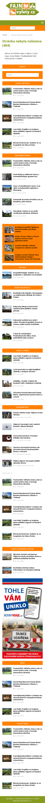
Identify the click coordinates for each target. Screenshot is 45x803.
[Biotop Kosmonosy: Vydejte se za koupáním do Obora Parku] (7, 145)
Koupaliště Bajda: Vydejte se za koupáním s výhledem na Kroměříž (27, 274)
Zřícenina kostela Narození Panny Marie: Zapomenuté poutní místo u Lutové (27, 394)
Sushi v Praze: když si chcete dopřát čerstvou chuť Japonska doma (27, 238)
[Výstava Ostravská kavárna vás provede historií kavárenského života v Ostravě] (7, 449)
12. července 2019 (20, 204)
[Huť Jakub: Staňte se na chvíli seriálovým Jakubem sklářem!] (7, 213)
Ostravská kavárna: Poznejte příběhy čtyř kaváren (25, 437)
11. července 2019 (20, 193)
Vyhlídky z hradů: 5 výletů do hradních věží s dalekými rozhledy (27, 382)
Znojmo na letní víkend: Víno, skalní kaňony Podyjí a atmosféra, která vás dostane (27, 257)
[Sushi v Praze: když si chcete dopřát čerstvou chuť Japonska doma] (9, 238)
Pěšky (22, 663)
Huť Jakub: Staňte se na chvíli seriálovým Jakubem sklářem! (25, 212)
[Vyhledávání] (22, 28)
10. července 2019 (20, 179)
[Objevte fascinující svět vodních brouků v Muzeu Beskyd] (7, 426)
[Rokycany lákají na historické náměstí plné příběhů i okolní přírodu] (7, 309)
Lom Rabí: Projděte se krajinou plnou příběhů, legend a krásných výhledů (27, 131)
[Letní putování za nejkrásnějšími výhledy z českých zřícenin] (7, 371)
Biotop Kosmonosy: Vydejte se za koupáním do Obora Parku (27, 144)
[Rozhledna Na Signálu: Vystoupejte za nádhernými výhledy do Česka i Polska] (7, 295)
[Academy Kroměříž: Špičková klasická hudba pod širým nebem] (9, 229)
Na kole (22, 267)
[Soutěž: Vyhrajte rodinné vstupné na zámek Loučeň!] (9, 248)
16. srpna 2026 (19, 327)
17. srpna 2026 (19, 300)
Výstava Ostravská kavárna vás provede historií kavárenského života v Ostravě (26, 449)
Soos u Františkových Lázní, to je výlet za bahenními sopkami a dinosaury (26, 188)
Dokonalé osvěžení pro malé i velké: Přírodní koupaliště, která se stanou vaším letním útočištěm (27, 322)
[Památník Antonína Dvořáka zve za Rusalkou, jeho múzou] (7, 201)
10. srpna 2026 (19, 399)
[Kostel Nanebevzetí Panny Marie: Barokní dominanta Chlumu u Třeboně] (7, 104)
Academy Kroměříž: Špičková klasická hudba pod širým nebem (27, 229)
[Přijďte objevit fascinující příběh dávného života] (7, 463)
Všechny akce (6, 473)
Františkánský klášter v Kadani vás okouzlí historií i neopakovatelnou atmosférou (27, 118)
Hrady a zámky (22, 350)
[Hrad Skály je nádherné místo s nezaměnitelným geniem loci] (7, 176)
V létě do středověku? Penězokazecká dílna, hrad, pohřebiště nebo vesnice (24, 336)
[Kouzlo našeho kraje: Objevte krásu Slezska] (7, 415)
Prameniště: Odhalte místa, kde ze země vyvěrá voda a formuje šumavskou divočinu (27, 91)
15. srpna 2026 (19, 386)
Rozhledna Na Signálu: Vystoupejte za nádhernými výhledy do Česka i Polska (27, 295)
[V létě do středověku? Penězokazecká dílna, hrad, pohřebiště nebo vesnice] (7, 336)
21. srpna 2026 (19, 95)
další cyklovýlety (22, 287)
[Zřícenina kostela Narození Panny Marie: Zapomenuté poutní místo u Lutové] (7, 395)
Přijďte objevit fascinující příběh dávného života (26, 462)
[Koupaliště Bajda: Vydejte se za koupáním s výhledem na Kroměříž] (7, 275)
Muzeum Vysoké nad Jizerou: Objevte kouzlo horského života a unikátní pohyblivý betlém (27, 556)
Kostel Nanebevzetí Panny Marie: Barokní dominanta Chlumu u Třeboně (27, 104)
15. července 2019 (20, 216)
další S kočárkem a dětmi (22, 549)
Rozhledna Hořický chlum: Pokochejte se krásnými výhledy (26, 569)
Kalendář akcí (22, 407)
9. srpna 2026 (19, 340)
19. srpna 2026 (19, 277)
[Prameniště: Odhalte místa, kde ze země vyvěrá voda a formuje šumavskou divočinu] (7, 91)
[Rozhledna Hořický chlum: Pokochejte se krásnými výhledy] (7, 570)
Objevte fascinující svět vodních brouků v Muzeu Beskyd (26, 425)
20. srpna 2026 (19, 122)
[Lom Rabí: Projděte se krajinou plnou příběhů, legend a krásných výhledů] (7, 131)
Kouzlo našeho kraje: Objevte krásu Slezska (28, 414)
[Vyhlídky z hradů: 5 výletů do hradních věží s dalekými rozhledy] (7, 383)
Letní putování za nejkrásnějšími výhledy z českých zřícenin (26, 370)
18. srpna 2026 (19, 561)
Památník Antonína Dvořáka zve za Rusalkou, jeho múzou (28, 200)
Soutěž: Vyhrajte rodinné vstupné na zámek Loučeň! (26, 246)
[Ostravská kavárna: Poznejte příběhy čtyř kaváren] (7, 438)
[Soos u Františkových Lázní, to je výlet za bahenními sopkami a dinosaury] (7, 188)
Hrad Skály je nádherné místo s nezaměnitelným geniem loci (26, 175)
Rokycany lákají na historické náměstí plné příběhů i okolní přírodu (25, 308)
